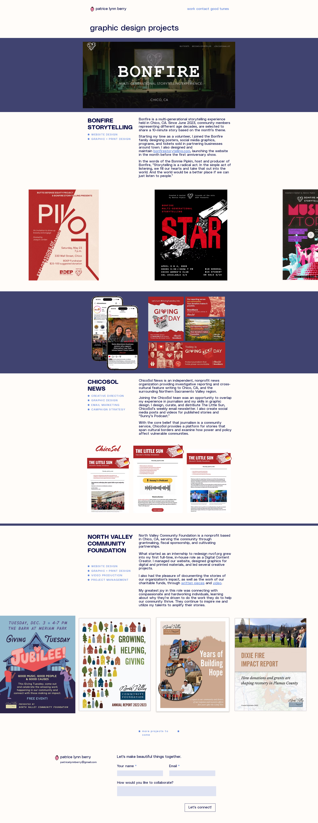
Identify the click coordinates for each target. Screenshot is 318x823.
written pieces (193, 583)
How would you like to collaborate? (145, 782)
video (217, 583)
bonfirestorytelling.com (171, 151)
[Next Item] (311, 235)
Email (173, 766)
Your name (125, 766)
